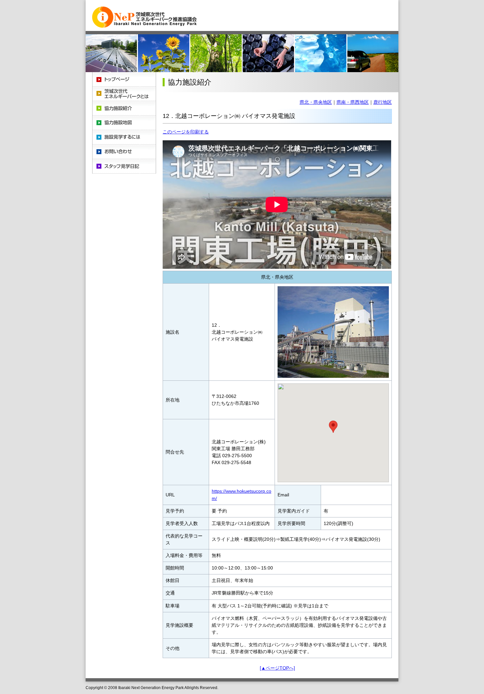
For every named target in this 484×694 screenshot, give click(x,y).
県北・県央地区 (316, 102)
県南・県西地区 (352, 102)
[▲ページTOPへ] (277, 668)
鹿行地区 (382, 102)
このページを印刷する (186, 131)
